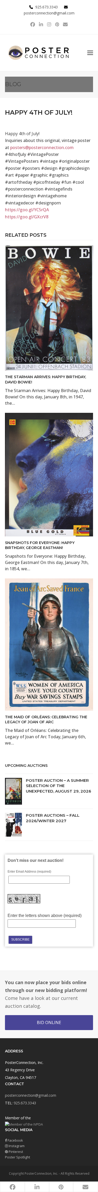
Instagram (16, 1145)
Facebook (15, 1140)
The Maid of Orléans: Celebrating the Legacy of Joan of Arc (46, 719)
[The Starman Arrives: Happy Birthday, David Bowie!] (49, 307)
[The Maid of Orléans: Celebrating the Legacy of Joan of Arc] (49, 644)
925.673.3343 (25, 1102)
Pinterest (15, 1151)
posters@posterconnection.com (42, 147)
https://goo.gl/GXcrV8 (26, 217)
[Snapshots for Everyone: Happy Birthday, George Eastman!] (49, 474)
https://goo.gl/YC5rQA (27, 210)
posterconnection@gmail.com (49, 12)
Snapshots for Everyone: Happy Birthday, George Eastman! (39, 545)
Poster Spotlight (17, 1157)
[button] (90, 52)
